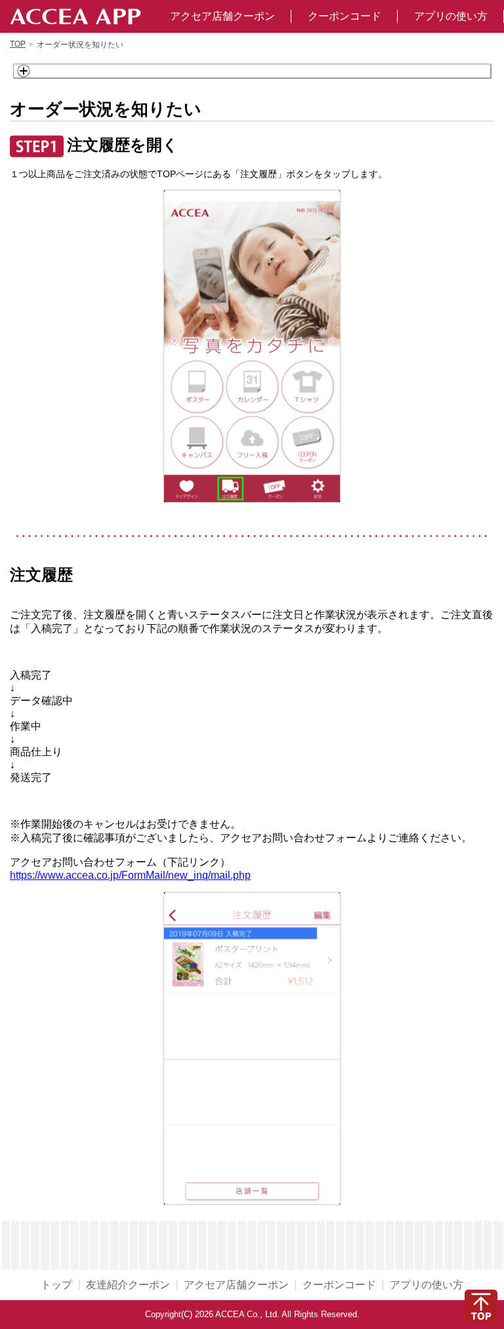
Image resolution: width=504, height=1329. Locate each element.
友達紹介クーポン (128, 1285)
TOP (18, 44)
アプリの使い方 (451, 16)
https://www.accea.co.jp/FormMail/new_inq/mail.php (130, 875)
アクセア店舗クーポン (222, 16)
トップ (56, 1285)
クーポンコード (344, 16)
